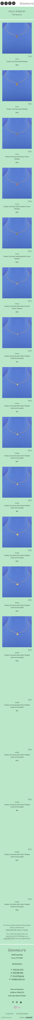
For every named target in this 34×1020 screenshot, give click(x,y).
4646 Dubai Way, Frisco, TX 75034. (17, 930)
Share (30, 56)
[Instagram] (17, 1002)
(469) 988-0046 (18, 973)
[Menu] (2, 3)
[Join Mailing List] (13, 3)
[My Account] (6, 3)
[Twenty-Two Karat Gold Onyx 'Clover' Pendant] (17, 133)
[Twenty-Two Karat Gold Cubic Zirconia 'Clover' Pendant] (17, 283)
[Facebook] (13, 1002)
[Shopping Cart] (10, 3)
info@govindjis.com (18, 979)
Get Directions (17, 964)
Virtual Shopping (18, 976)
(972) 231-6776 (18, 970)
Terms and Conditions (22, 1013)
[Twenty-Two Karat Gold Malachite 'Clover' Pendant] (17, 233)
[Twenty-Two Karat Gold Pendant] (17, 38)
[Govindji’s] (27, 4)
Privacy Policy (10, 1013)
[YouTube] (21, 1002)
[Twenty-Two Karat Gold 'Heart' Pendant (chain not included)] (17, 332)
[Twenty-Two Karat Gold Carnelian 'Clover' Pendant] (17, 183)
